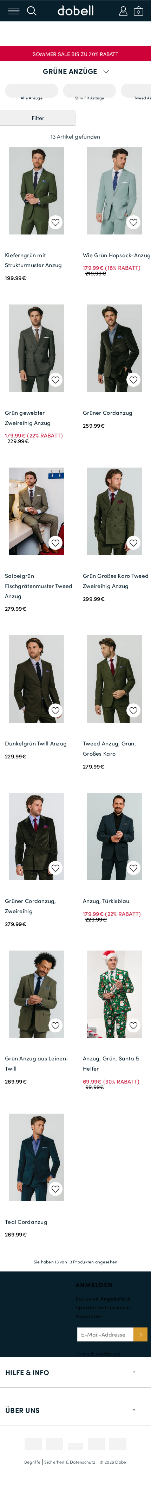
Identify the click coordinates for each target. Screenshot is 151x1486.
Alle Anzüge (31, 96)
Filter (38, 118)
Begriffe (32, 1462)
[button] (75, 51)
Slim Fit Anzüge (89, 96)
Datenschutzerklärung (98, 1354)
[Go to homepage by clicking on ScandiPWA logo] (75, 10)
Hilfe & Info (27, 1372)
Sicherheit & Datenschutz (69, 1462)
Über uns (22, 1410)
